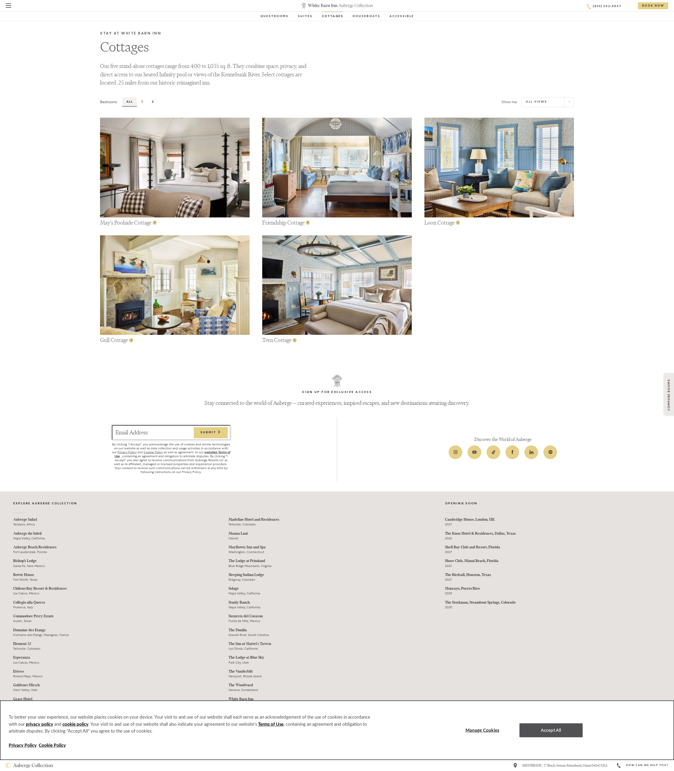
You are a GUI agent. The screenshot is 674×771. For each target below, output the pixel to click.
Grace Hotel (22, 699)
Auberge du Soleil (27, 533)
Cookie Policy (153, 452)
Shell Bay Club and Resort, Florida (472, 547)
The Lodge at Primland (247, 560)
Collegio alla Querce (29, 602)
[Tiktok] (493, 452)
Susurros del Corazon (246, 616)
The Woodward (241, 685)
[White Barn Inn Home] (337, 5)
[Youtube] (474, 452)
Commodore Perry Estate (33, 616)
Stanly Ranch (239, 602)
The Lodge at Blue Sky (246, 657)
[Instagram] (455, 452)
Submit (208, 432)
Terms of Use (271, 724)
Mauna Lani (238, 533)
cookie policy (75, 724)
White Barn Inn (241, 699)
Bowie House (23, 574)
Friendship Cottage (284, 222)
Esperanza (21, 657)
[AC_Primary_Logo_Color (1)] (29, 765)
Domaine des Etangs (29, 630)
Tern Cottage (277, 340)
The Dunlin (238, 630)
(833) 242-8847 (607, 6)
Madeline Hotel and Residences (254, 519)
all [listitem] (129, 102)
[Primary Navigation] (8, 6)
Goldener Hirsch (26, 685)
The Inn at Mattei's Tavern (250, 643)
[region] (337, 730)
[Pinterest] (550, 452)
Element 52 (22, 643)
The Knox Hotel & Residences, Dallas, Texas (480, 533)
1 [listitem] (142, 102)
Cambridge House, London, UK (470, 519)
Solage (234, 588)
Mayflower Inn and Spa (247, 547)
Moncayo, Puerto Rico (462, 588)
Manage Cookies (482, 730)
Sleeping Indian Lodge (246, 574)
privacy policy (39, 724)
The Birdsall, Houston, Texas (468, 574)
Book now (653, 5)
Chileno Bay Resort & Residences (40, 588)
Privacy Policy (127, 452)
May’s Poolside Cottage (126, 222)
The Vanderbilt (241, 671)
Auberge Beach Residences (35, 547)
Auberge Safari (25, 519)
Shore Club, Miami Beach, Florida (471, 560)
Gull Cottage (114, 340)
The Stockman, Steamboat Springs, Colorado (480, 602)
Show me (509, 102)
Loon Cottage (440, 222)
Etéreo (18, 671)
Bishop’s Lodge (25, 560)
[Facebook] (512, 452)
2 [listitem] (153, 102)
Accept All (551, 730)
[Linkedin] (531, 452)
